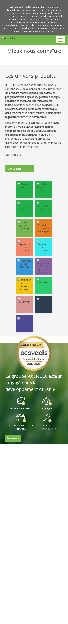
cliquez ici (49, 30)
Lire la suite (14, 169)
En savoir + (13, 438)
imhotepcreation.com (47, 7)
